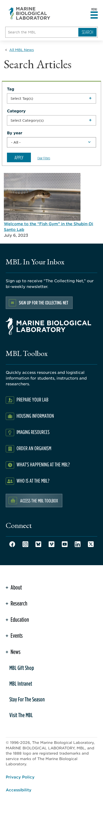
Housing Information (35, 416)
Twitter (91, 544)
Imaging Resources (33, 432)
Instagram (25, 544)
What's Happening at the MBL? (43, 464)
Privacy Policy (20, 776)
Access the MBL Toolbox (39, 500)
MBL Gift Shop (21, 667)
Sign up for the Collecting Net (43, 303)
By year (14, 132)
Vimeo (51, 544)
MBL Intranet (20, 683)
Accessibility (18, 789)
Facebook (12, 544)
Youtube (65, 544)
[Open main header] (94, 15)
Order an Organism (34, 448)
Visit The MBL (21, 715)
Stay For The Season (27, 699)
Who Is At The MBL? (33, 481)
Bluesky (38, 544)
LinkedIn (77, 544)
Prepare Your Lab (32, 399)
